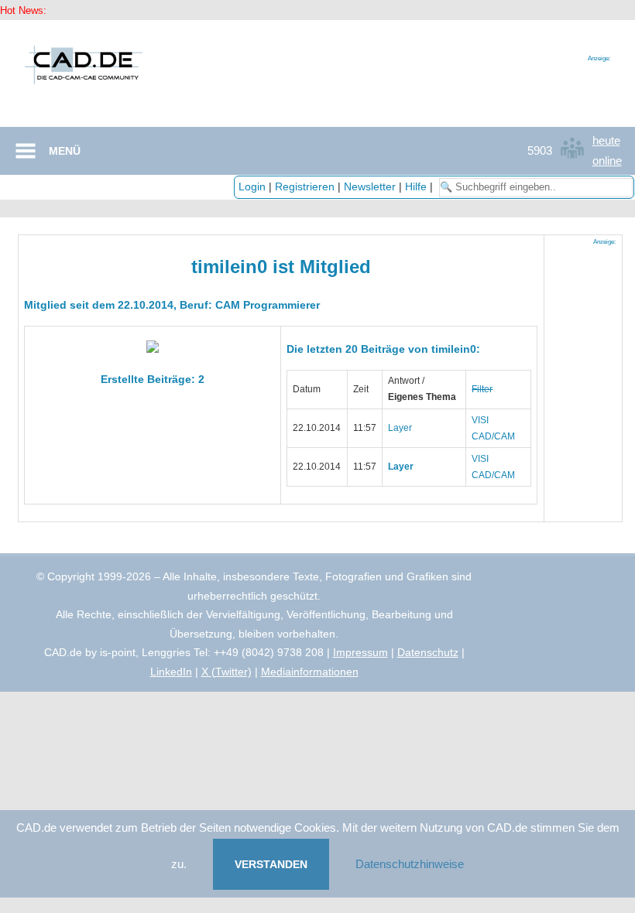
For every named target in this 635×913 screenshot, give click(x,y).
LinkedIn (171, 671)
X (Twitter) (226, 671)
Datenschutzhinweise (409, 863)
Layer (400, 427)
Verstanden (271, 864)
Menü (65, 151)
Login (252, 186)
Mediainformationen (310, 671)
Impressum (360, 652)
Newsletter (370, 186)
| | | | (337, 186)
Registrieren (305, 186)
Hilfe (416, 186)
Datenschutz (427, 652)
